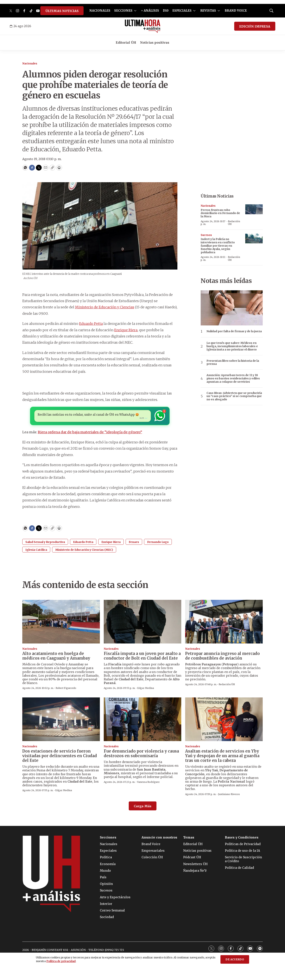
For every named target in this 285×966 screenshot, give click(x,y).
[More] (135, 10)
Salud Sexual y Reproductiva (45, 542)
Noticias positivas (154, 42)
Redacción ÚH (234, 222)
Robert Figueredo (66, 688)
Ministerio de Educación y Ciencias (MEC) (84, 550)
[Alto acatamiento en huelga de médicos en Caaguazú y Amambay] (61, 621)
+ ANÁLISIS (150, 10)
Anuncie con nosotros (159, 837)
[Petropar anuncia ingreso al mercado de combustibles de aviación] (224, 621)
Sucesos (206, 235)
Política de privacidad (61, 961)
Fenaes (134, 542)
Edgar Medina (145, 688)
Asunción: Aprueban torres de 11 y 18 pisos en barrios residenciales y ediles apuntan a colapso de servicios (233, 378)
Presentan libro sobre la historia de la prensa (232, 362)
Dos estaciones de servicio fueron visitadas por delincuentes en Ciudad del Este (59, 756)
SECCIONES (123, 10)
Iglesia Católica (36, 550)
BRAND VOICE (236, 10)
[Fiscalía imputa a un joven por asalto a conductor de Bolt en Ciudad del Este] (142, 621)
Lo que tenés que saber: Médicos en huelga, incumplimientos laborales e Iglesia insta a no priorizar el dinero (232, 346)
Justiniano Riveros (229, 794)
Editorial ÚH (126, 42)
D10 (165, 10)
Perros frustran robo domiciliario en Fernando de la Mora (220, 213)
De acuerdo (234, 959)
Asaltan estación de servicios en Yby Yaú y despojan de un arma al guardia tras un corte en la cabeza (222, 756)
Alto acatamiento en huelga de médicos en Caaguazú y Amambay (56, 656)
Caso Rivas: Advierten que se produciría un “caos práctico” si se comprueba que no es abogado (234, 396)
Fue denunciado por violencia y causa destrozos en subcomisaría (141, 753)
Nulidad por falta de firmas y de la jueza (234, 331)
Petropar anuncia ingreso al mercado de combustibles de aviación (222, 656)
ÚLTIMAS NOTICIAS (62, 11)
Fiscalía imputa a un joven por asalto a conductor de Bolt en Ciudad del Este (142, 656)
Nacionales (29, 63)
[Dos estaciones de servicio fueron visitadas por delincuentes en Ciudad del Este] (61, 719)
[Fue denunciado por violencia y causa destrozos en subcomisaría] (142, 719)
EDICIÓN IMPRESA (254, 26)
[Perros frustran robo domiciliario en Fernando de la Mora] (254, 209)
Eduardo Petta (91, 323)
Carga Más (142, 806)
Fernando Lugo (158, 542)
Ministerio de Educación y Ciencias (104, 307)
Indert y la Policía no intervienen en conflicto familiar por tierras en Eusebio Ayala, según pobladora (218, 245)
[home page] (142, 26)
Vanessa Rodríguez (148, 781)
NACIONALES (99, 10)
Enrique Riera (125, 330)
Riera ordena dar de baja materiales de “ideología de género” (90, 432)
